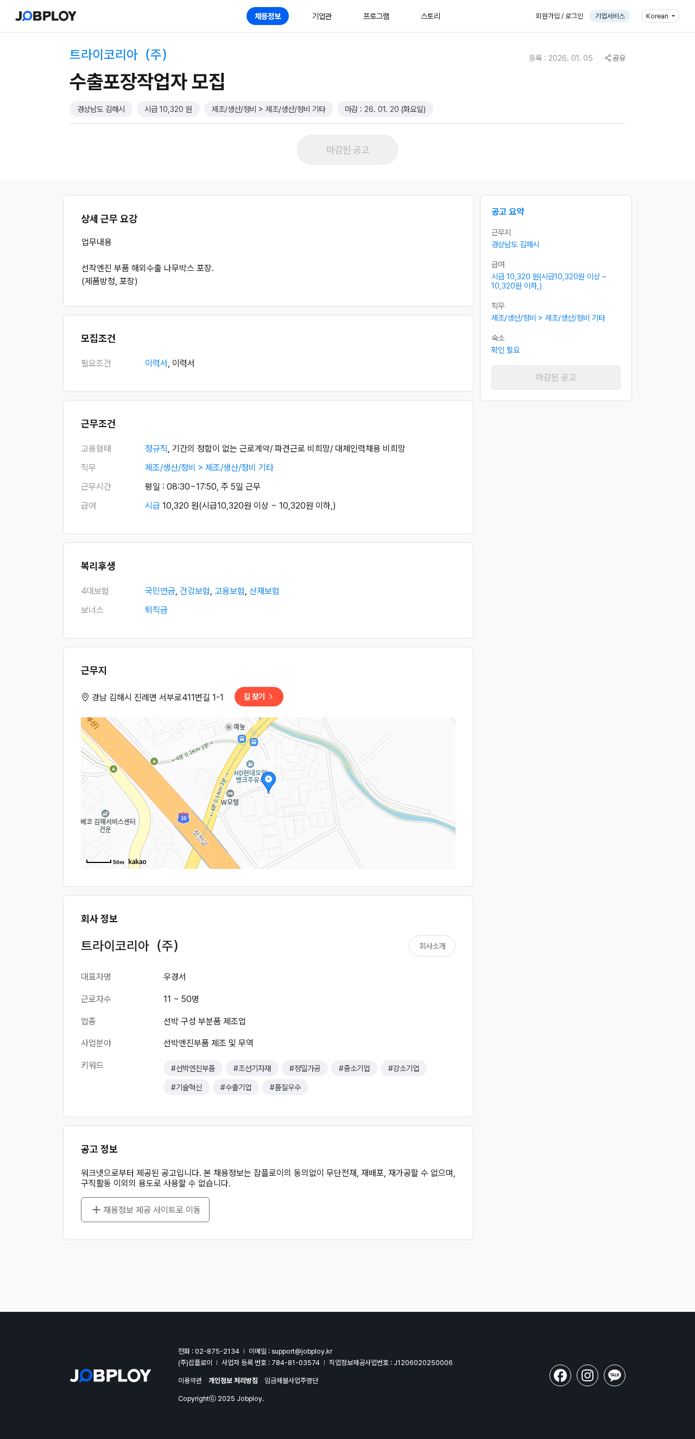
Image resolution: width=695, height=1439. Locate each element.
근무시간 (96, 486)
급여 (88, 505)
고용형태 (96, 448)
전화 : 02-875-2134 (208, 1351)
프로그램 (376, 16)
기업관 (322, 16)
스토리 (430, 16)
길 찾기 (255, 696)
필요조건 (96, 363)
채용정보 (268, 16)
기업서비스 (610, 16)
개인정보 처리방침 (233, 1381)
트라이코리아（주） (122, 54)
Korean (658, 16)
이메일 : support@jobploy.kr (290, 1351)
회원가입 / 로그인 (559, 16)
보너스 (92, 610)
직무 (88, 467)
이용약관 (190, 1381)
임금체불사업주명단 (291, 1381)
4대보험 (95, 591)
